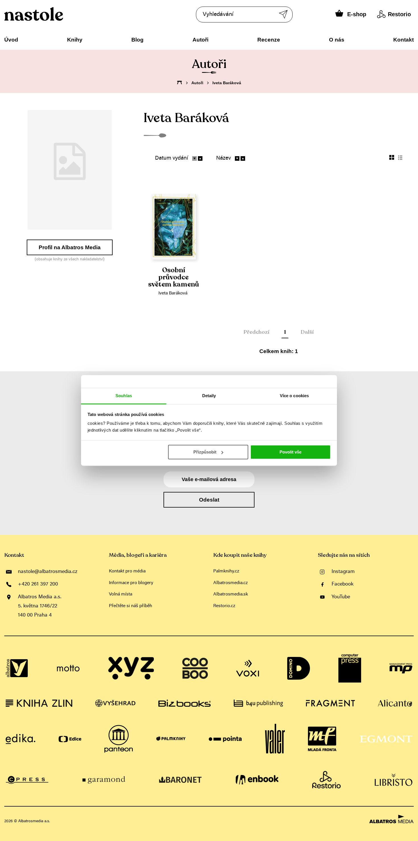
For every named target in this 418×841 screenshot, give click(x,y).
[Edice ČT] (70, 738)
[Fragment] (330, 703)
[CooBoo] (195, 668)
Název (223, 158)
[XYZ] (131, 668)
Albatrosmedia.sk (230, 594)
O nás (336, 40)
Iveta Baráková (172, 293)
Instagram (343, 571)
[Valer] (274, 738)
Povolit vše (290, 452)
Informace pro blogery (131, 583)
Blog (137, 40)
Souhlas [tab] (123, 395)
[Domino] (298, 668)
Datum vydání (171, 158)
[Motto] (68, 668)
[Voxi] (248, 668)
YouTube (341, 597)
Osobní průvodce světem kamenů (173, 277)
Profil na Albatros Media (70, 247)
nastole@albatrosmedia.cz (47, 571)
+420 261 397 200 (38, 584)
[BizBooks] (184, 703)
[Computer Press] (350, 668)
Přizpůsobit (204, 452)
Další (307, 332)
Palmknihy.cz (226, 571)
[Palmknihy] (171, 738)
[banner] (50, 14)
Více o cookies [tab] (294, 395)
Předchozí (256, 332)
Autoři (200, 40)
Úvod (11, 40)
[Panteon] (118, 738)
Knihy (74, 40)
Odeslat (209, 500)
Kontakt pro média (127, 571)
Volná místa (120, 594)
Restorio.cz (224, 606)
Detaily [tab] (209, 395)
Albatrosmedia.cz (230, 583)
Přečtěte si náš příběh (130, 606)
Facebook (342, 584)
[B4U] (258, 703)
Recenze (268, 40)
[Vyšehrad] (115, 703)
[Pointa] (225, 738)
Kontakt (403, 40)
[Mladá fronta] (322, 738)
